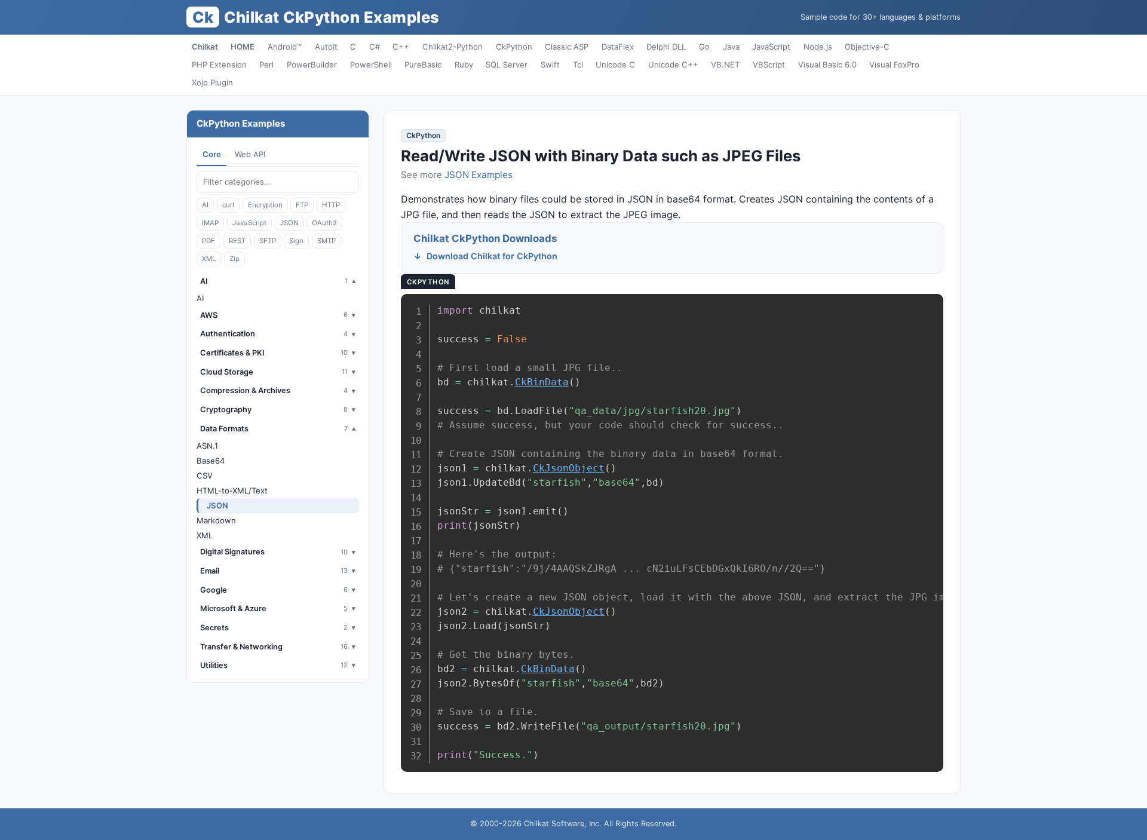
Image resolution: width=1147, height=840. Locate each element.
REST (237, 241)
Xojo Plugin (212, 82)
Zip (234, 259)
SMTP (326, 241)
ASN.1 (207, 445)
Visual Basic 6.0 (827, 64)
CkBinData (542, 382)
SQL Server (507, 64)
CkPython (514, 46)
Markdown (216, 520)
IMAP (210, 223)
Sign (296, 241)
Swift (550, 64)
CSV (205, 475)
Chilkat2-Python (452, 46)
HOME (242, 46)
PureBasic (422, 64)
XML (209, 259)
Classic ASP (566, 46)
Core (212, 154)
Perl (266, 64)
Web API (250, 154)
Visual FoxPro (894, 64)
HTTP (331, 205)
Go (704, 46)
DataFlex (618, 46)
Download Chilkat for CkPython (492, 256)
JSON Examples (478, 174)
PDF (208, 241)
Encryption (265, 205)
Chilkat (205, 46)
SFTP (267, 241)
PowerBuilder (312, 64)
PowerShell (371, 64)
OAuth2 (324, 223)
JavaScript (771, 46)
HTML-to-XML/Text (232, 490)
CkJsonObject (569, 468)
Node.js (817, 46)
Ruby (464, 64)
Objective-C (867, 46)
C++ (400, 46)
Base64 (211, 460)
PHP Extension (219, 64)
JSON (289, 223)
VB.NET (725, 64)
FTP (302, 205)
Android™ (285, 46)
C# (374, 46)
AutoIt (326, 46)
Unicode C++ (673, 64)
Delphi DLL (666, 46)
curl (228, 205)
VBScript (769, 64)
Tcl (578, 64)
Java (731, 46)
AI (205, 205)
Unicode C (615, 64)
